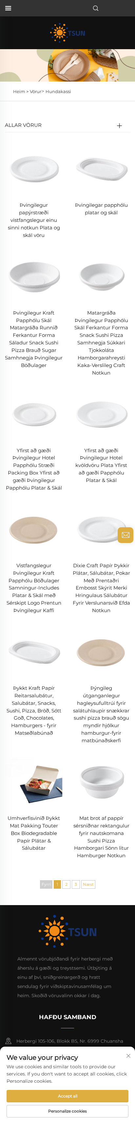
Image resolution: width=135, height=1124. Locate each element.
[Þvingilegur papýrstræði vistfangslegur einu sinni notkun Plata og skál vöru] (34, 168)
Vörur (35, 91)
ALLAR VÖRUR (23, 125)
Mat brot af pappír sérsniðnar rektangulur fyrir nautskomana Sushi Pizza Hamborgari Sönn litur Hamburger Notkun (101, 837)
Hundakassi (58, 91)
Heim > (21, 91)
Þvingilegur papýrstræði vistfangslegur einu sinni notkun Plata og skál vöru (34, 220)
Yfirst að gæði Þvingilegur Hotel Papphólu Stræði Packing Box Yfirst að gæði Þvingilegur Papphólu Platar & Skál (34, 469)
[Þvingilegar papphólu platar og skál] (101, 168)
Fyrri (46, 884)
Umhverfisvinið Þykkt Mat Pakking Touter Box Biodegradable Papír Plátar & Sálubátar (34, 833)
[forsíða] (67, 32)
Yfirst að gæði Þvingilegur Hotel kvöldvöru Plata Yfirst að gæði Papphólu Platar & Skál (101, 465)
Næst (88, 884)
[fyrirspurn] (125, 535)
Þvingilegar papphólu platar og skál (101, 209)
